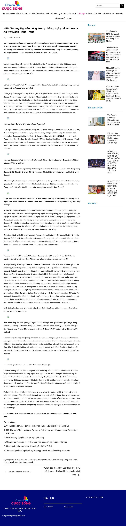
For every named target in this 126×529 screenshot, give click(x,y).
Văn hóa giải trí (23, 14)
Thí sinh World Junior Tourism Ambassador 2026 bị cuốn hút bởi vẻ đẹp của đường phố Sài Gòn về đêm (113, 54)
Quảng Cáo (68, 507)
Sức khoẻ (72, 14)
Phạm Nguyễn (8, 38)
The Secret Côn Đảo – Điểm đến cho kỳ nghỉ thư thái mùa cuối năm (113, 120)
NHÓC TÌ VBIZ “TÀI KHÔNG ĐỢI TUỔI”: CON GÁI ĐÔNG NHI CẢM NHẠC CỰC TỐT (113, 188)
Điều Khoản (48, 507)
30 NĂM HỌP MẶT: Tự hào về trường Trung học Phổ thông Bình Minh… (113, 36)
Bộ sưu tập (91, 14)
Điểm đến (107, 14)
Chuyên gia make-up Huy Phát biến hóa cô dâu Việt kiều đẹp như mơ (36, 442)
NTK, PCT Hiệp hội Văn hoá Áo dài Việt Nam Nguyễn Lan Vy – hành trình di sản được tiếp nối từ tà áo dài (113, 93)
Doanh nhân (117, 14)
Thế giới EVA (51, 14)
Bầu (100, 14)
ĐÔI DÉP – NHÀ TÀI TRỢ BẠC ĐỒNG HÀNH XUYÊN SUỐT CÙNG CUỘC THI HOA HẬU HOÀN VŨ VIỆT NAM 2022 (113, 162)
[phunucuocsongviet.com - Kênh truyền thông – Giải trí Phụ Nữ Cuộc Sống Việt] (12, 5)
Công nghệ (60, 18)
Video (68, 18)
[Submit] (122, 6)
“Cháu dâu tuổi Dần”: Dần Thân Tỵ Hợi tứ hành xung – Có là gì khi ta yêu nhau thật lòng (62, 471)
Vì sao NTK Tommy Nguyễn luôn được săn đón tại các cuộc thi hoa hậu (37, 426)
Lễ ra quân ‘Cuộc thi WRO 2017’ (19, 472)
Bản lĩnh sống (38, 14)
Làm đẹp (81, 14)
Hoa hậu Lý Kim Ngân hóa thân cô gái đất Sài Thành (29, 446)
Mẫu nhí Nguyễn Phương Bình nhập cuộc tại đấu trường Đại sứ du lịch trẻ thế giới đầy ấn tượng (113, 74)
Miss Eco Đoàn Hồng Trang (58, 460)
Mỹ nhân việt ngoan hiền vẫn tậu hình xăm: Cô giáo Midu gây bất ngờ (113, 138)
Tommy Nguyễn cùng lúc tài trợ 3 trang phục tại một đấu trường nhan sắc (38, 451)
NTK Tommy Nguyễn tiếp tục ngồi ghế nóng (25, 438)
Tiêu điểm (10, 14)
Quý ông (62, 14)
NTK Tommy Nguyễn (26, 462)
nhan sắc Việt (13, 462)
